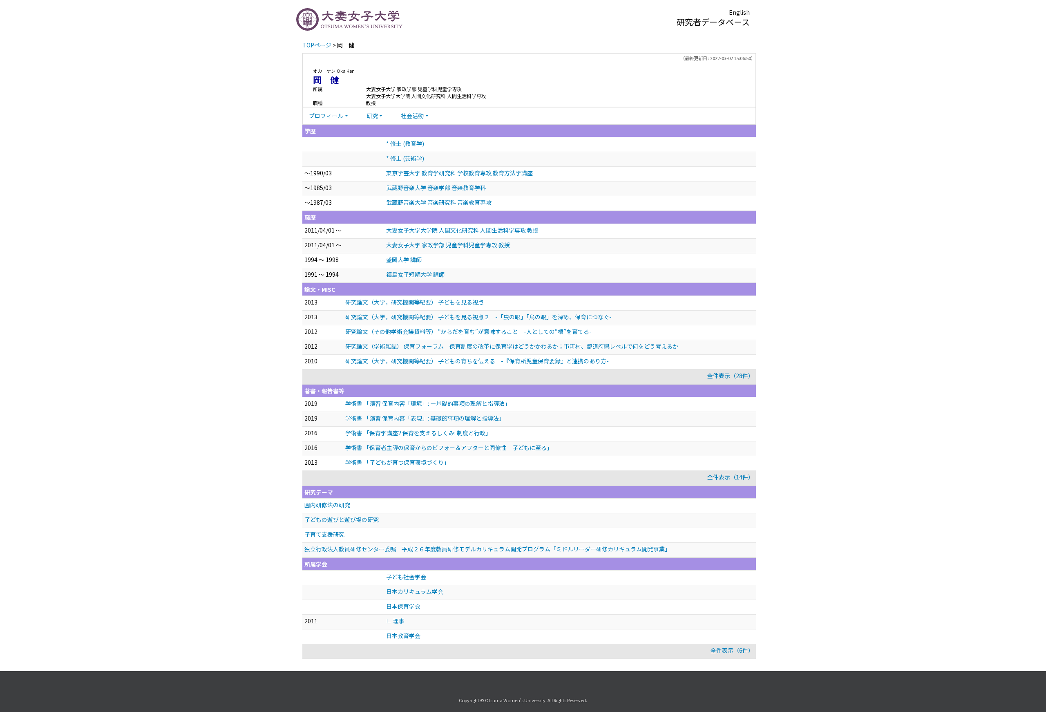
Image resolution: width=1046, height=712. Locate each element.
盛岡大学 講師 (404, 259)
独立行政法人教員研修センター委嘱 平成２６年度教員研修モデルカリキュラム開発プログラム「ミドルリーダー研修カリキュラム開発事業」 (487, 549)
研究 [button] (372, 116)
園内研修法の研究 (327, 505)
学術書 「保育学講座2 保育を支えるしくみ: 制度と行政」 (418, 433)
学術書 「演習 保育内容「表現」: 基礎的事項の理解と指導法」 (425, 418)
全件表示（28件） (730, 376)
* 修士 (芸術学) (405, 158)
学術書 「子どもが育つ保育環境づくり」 (397, 462)
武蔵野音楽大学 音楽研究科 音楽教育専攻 (439, 202)
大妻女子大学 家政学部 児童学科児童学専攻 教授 (448, 245)
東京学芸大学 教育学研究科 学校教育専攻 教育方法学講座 (459, 173)
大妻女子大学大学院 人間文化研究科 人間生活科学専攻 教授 (462, 230)
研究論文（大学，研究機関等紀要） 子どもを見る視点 (414, 302)
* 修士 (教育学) (405, 143)
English (739, 12)
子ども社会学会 (406, 577)
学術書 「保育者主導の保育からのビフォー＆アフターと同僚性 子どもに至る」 (448, 447)
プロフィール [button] (326, 116)
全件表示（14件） (730, 477)
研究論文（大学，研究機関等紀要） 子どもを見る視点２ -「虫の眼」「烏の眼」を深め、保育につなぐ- (478, 317)
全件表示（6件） (732, 650)
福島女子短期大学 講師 (415, 274)
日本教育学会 (403, 635)
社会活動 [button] (412, 116)
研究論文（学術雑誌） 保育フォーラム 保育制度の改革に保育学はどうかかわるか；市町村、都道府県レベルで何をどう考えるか (511, 346)
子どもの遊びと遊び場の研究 (341, 519)
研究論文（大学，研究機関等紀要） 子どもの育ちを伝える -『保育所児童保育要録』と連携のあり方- (477, 361)
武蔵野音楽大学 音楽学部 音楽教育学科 (436, 188)
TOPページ (316, 45)
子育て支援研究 (324, 534)
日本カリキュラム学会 (414, 591)
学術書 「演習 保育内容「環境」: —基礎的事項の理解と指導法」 (427, 403)
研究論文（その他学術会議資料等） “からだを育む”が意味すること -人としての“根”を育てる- (468, 331)
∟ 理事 (395, 621)
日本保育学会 (403, 606)
